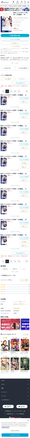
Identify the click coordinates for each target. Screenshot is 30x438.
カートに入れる (16, 39)
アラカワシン (23, 372)
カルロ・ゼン (18, 353)
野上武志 (28, 353)
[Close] (28, 420)
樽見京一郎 (22, 353)
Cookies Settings (15, 430)
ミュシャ (24, 269)
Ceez (7, 372)
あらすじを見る (16, 107)
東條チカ (12, 353)
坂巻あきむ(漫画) (17, 18)
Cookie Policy (5, 427)
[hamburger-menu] (28, 2)
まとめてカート (22, 83)
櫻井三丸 (15, 269)
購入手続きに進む (15, 35)
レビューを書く (16, 25)
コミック (6, 14)
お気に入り (16, 43)
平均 (9, 280)
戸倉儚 (28, 372)
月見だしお (3, 372)
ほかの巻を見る (16, 46)
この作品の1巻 (6, 68)
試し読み (24, 163)
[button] (19, 414)
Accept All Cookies (15, 435)
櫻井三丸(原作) (24, 18)
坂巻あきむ (5, 269)
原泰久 (2, 353)
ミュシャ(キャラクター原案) (21, 20)
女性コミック (22, 301)
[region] (15, 428)
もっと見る (16, 63)
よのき (12, 372)
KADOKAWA (18, 22)
